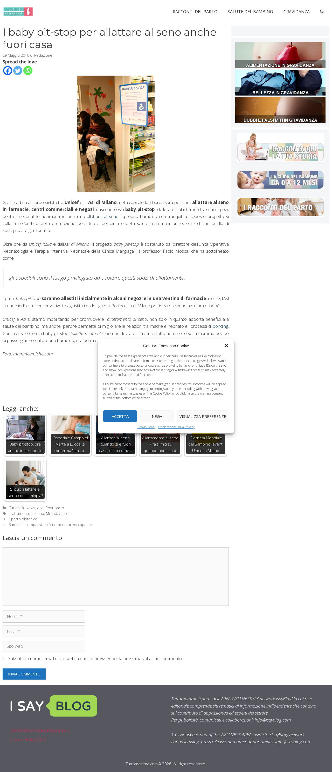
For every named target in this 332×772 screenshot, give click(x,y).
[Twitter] (17, 70)
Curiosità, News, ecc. (26, 507)
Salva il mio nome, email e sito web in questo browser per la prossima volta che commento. (95, 658)
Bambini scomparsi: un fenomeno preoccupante (50, 524)
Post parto (55, 507)
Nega (157, 416)
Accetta (120, 416)
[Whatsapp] (27, 70)
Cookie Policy (146, 427)
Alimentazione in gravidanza (280, 65)
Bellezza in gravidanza (280, 93)
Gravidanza (296, 11)
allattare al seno (103, 216)
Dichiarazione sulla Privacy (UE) (39, 730)
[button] (226, 345)
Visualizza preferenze (202, 416)
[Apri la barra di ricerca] (322, 11)
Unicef (64, 513)
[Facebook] (7, 70)
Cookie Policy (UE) (27, 739)
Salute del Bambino (250, 11)
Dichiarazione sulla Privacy (176, 427)
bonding (220, 326)
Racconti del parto (195, 11)
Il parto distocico (23, 518)
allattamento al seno (26, 513)
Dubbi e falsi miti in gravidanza (280, 120)
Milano (51, 513)
